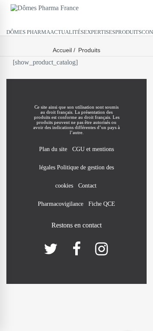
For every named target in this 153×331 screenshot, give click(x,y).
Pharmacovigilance (60, 204)
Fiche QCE (101, 204)
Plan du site (53, 149)
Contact (88, 185)
